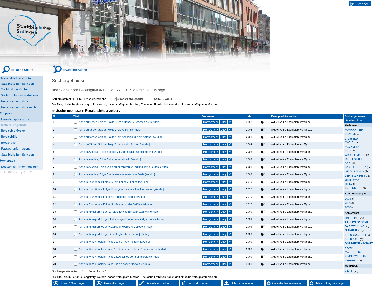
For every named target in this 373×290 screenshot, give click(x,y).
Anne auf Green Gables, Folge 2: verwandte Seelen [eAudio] (114, 144)
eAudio (349, 271)
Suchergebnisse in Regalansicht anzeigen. (88, 110)
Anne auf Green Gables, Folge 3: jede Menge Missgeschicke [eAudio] (119, 122)
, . (217, 122)
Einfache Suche (22, 70)
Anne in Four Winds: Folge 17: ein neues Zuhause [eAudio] (113, 181)
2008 (348, 198)
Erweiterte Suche (75, 70)
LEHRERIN (351, 260)
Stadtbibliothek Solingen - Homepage (18, 157)
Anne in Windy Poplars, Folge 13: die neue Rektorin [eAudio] (114, 241)
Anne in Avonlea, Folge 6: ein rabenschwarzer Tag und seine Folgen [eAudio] (124, 167)
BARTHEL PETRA (355, 167)
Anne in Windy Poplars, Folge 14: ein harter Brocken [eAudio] (114, 264)
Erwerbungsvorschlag (16, 119)
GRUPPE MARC (354, 154)
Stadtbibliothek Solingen (17, 83)
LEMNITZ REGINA (356, 175)
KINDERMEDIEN (355, 256)
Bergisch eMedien (13, 130)
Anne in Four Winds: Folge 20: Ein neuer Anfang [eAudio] (112, 196)
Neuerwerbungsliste (14, 101)
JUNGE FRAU (353, 230)
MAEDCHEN (352, 251)
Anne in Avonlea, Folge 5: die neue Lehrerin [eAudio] (110, 159)
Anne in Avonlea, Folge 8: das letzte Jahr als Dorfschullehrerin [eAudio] (120, 151)
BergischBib (9, 136)
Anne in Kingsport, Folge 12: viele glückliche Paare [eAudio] (114, 234)
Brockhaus (8, 142)
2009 (348, 203)
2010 (348, 207)
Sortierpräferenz (62, 98)
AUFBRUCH (352, 239)
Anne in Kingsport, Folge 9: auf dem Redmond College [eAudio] (116, 226)
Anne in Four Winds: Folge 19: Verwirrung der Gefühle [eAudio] (115, 204)
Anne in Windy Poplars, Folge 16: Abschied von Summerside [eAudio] (119, 256)
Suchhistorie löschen (15, 89)
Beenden (362, 4)
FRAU (348, 247)
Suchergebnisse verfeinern (19, 95)
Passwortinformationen (16, 148)
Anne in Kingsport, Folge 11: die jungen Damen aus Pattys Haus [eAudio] (121, 219)
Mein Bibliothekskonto (16, 78)
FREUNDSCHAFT (355, 234)
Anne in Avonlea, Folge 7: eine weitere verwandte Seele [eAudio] (117, 174)
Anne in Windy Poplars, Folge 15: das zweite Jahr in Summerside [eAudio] (122, 249)
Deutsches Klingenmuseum (19, 166)
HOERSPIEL (352, 218)
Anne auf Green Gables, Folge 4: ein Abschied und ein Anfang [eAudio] (120, 136)
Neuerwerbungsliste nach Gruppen (18, 110)
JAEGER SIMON (354, 171)
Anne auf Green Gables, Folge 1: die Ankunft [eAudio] (110, 129)
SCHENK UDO (353, 187)
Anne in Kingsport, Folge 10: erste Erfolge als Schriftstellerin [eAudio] (119, 211)
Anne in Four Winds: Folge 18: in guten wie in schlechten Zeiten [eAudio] (121, 189)
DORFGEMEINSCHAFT (359, 243)
